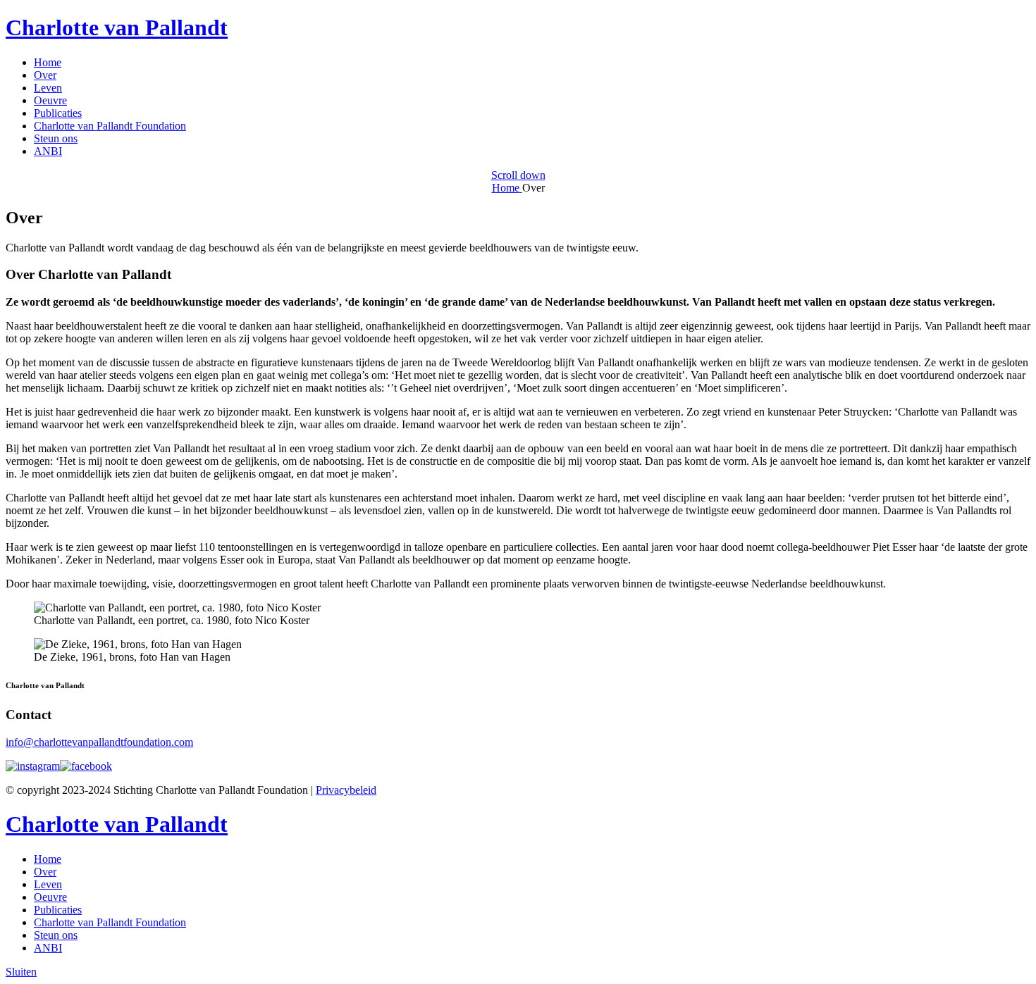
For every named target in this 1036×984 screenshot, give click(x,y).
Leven (48, 88)
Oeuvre (50, 100)
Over (45, 75)
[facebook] (86, 766)
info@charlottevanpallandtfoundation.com (99, 742)
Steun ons (56, 138)
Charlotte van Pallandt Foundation (110, 126)
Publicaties (58, 113)
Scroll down (518, 175)
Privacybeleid (346, 790)
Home (47, 62)
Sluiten (21, 972)
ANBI (48, 151)
